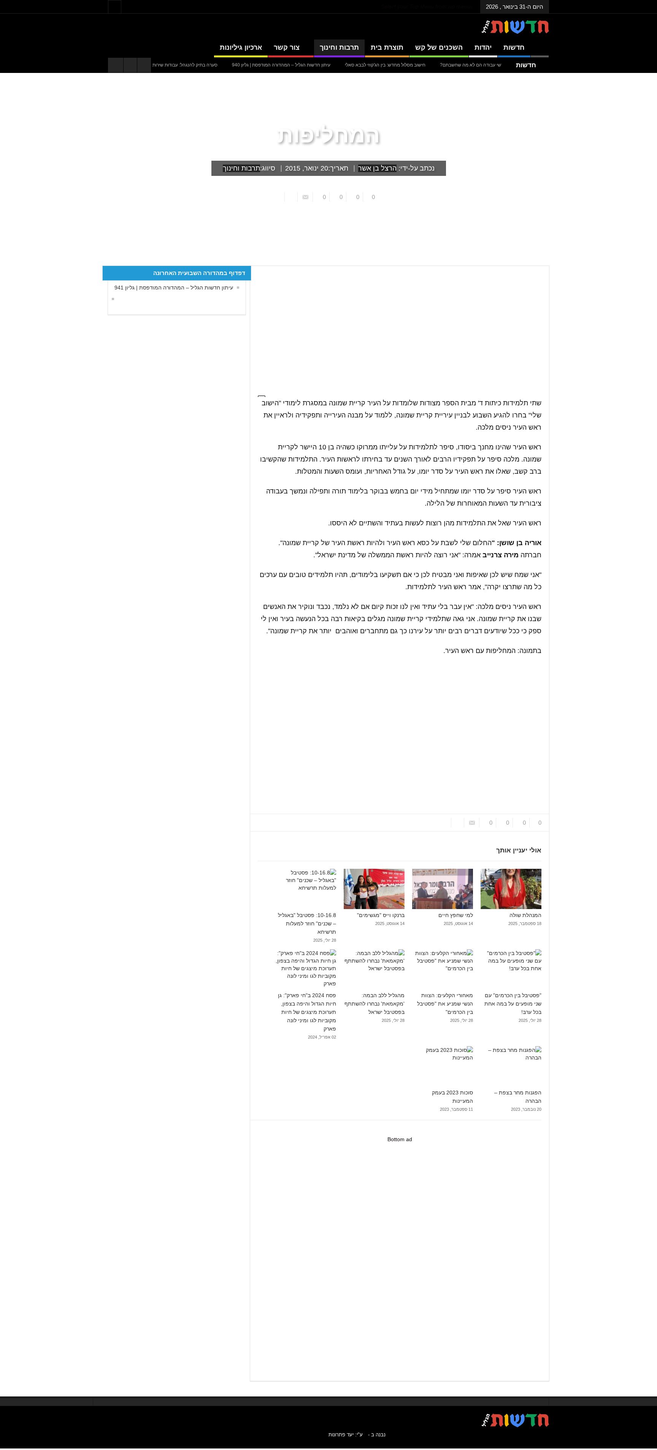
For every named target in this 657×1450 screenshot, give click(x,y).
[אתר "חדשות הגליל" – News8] (515, 27)
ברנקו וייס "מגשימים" (381, 915)
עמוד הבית (535, 259)
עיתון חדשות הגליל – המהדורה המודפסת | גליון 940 (310, 65)
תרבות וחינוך (339, 47)
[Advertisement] (396, 327)
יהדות (483, 47)
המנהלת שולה (525, 915)
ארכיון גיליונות (241, 47)
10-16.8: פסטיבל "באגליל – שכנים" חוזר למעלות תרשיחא (307, 923)
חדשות (514, 47)
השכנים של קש (439, 47)
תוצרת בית (387, 47)
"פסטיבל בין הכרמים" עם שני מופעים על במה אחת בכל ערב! (512, 1003)
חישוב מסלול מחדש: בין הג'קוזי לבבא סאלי (414, 65)
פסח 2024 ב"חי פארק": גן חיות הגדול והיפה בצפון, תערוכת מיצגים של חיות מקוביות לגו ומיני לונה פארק (307, 1012)
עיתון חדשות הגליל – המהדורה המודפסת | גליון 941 (173, 288)
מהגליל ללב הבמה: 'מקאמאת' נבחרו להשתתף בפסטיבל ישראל (374, 1003)
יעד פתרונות (341, 1434)
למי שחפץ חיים (455, 915)
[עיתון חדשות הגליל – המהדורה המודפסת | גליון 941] (111, 299)
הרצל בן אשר (377, 168)
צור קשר (287, 47)
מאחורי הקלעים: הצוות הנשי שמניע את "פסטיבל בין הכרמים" (445, 1003)
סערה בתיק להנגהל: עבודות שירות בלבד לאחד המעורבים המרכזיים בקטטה (175, 65)
